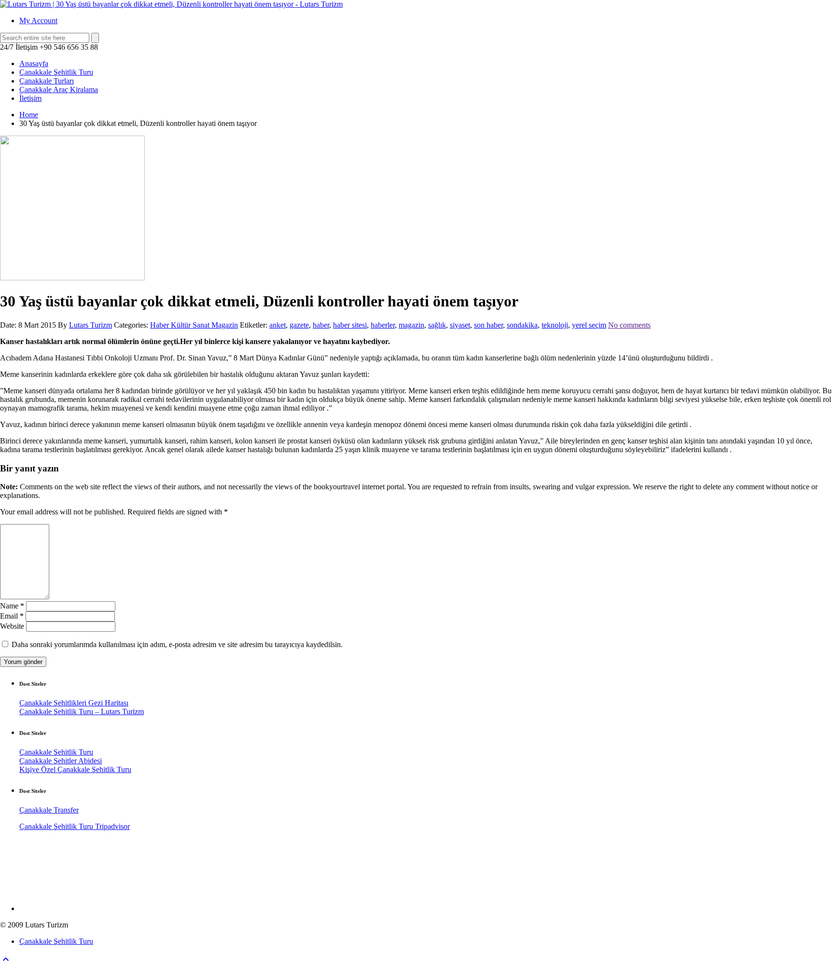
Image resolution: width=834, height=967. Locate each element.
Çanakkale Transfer (49, 810)
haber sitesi (350, 325)
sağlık (437, 325)
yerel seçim (589, 325)
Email (12, 616)
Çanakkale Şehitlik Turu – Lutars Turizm (81, 711)
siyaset (460, 325)
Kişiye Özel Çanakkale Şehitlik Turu (75, 769)
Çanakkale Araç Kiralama (58, 89)
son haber (488, 325)
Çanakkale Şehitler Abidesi (60, 761)
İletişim (30, 98)
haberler (383, 325)
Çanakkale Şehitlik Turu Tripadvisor (74, 826)
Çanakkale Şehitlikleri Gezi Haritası (73, 703)
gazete (299, 325)
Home (28, 115)
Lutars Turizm (90, 325)
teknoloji (555, 325)
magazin (411, 325)
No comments (629, 325)
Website (12, 626)
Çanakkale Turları (46, 81)
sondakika (522, 325)
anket (277, 325)
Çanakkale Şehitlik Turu (56, 72)
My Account (38, 20)
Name (12, 606)
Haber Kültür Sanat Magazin (194, 325)
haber (321, 325)
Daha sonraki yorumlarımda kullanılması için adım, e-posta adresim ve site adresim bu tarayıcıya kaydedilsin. (177, 644)
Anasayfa (33, 63)
